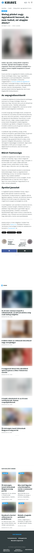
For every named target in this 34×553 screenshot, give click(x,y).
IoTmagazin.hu (22, 538)
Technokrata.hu (12, 538)
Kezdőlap (4, 8)
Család (9, 8)
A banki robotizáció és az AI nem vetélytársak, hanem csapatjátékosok (15, 400)
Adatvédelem (28, 549)
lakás (4, 232)
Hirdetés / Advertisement (18, 550)
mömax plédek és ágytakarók (20, 81)
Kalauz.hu (13, 224)
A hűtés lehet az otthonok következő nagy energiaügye (16, 341)
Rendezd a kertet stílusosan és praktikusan (9, 517)
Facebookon (11, 228)
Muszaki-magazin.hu (17, 540)
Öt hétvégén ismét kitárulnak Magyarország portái (13, 429)
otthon (19, 232)
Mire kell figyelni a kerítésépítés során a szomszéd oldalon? (25, 488)
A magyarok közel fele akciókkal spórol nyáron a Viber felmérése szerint (15, 370)
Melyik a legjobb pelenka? (24, 516)
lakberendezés (11, 232)
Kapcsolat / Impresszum (6, 550)
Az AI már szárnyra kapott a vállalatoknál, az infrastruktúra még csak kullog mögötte (16, 312)
